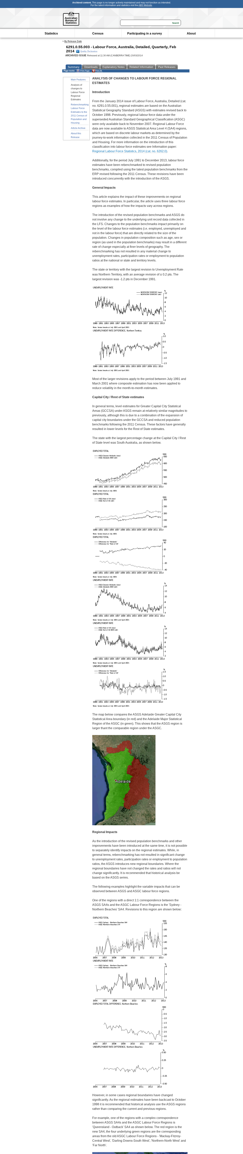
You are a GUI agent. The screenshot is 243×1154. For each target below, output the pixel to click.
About (191, 33)
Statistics (51, 33)
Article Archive (78, 128)
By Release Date (73, 41)
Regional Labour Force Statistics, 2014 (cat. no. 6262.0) (129, 151)
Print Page (85, 71)
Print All (98, 71)
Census (97, 33)
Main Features (78, 79)
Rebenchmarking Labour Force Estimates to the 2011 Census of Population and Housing (80, 113)
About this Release (76, 135)
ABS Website (145, 5)
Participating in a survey (144, 33)
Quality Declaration (88, 51)
